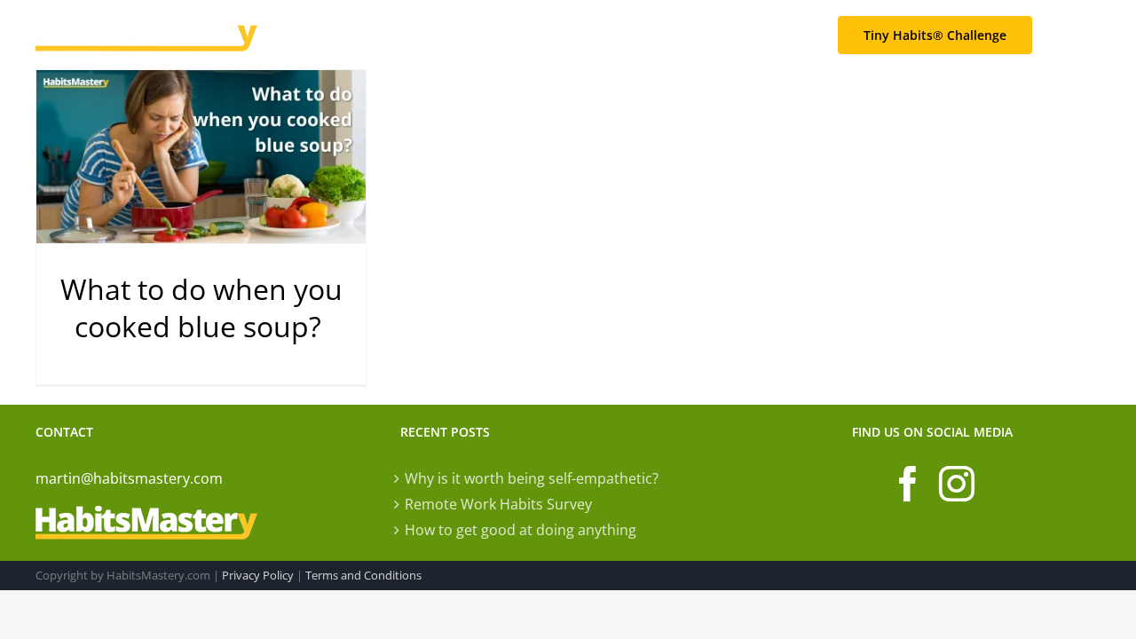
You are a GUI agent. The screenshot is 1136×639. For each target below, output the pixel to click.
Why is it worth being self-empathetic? (532, 478)
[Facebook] (908, 483)
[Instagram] (956, 483)
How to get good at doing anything (520, 530)
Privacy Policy (258, 575)
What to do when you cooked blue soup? (201, 307)
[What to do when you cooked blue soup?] (201, 156)
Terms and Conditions (363, 575)
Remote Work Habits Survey (498, 504)
